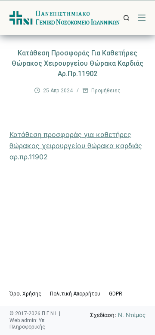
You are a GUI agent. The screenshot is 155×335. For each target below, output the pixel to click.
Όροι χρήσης (25, 294)
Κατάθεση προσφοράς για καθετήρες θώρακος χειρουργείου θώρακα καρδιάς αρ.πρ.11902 (75, 145)
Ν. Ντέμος (132, 314)
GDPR (115, 294)
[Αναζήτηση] (126, 18)
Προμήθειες (106, 91)
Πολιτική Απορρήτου (75, 294)
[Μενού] (142, 17)
